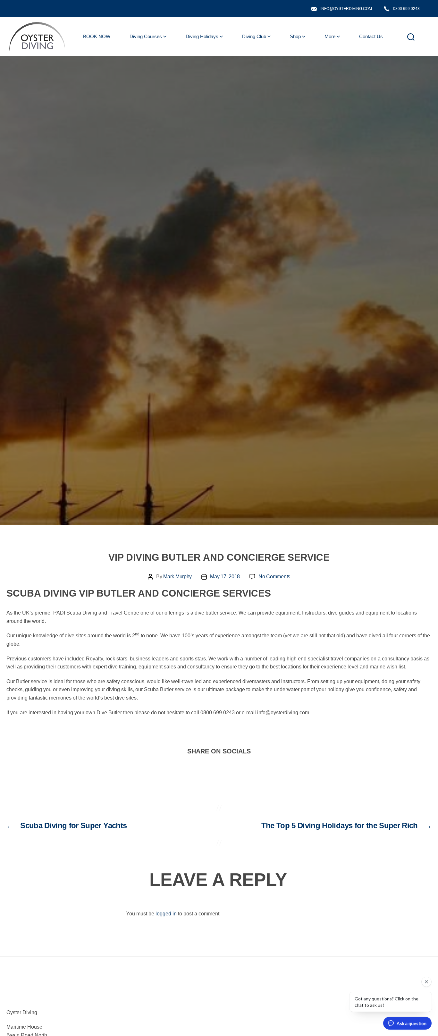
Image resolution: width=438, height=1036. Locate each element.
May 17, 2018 (225, 576)
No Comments (274, 576)
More (329, 36)
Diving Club (254, 36)
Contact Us (371, 36)
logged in (166, 913)
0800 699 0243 (406, 8)
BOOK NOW (96, 36)
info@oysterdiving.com (346, 8)
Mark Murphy (177, 576)
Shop (295, 36)
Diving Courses (146, 36)
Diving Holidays (202, 36)
